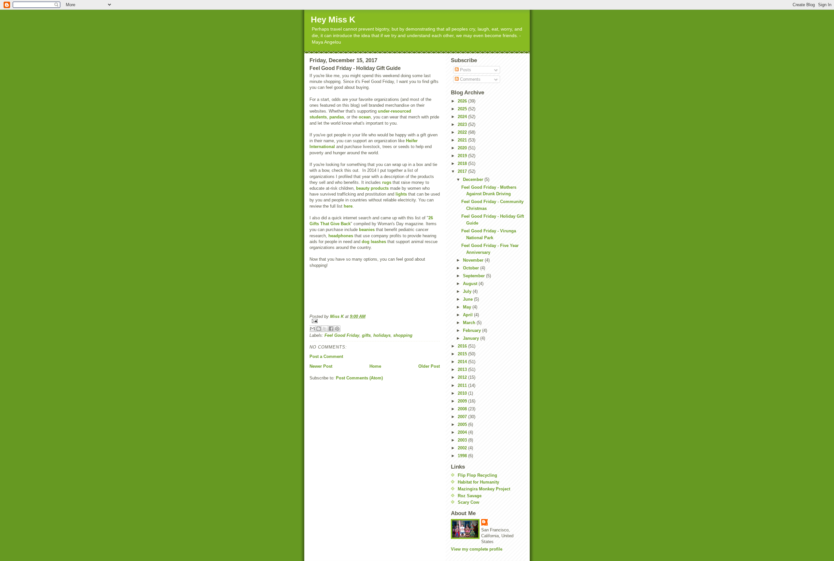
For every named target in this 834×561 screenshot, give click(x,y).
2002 (463, 447)
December (473, 179)
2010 (463, 393)
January (471, 338)
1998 (463, 455)
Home (375, 366)
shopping (402, 335)
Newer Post (320, 366)
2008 (463, 408)
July (468, 291)
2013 (463, 369)
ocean (365, 117)
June (468, 299)
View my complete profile (476, 549)
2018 (463, 163)
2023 (463, 124)
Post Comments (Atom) (359, 378)
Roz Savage (470, 495)
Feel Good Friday (341, 335)
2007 (463, 416)
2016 (463, 346)
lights (401, 194)
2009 (463, 401)
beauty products (372, 188)
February (472, 330)
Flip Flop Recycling (477, 475)
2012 (463, 377)
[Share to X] (325, 328)
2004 (463, 432)
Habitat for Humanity (478, 482)
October (471, 268)
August (471, 283)
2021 (463, 140)
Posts (465, 69)
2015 (463, 353)
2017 (463, 171)
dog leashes (374, 241)
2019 (463, 155)
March (470, 322)
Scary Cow (468, 502)
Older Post (429, 366)
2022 (463, 132)
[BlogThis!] (318, 328)
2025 (463, 108)
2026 (463, 101)
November (474, 260)
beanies (367, 229)
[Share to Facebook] (331, 328)
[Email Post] (374, 321)
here (348, 206)
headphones (340, 235)
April (468, 314)
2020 (463, 147)
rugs (386, 182)
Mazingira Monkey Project (484, 488)
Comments (470, 79)
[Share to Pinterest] (337, 328)
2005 (463, 424)
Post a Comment (326, 356)
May (467, 307)
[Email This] (312, 328)
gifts (366, 335)
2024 (463, 116)
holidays (382, 335)
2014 (463, 361)
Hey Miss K (333, 19)
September (474, 275)
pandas (336, 117)
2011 (463, 385)
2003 (463, 440)
